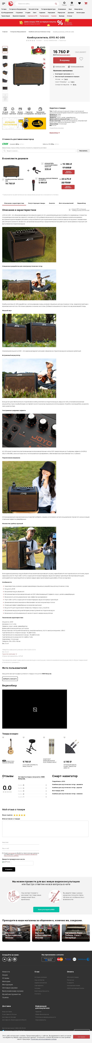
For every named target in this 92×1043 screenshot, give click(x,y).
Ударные (42, 12)
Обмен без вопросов (42, 1014)
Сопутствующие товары (36, 203)
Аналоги (52, 203)
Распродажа (44, 16)
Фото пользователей (66, 203)
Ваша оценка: (7, 815)
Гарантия (38, 1011)
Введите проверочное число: (13, 859)
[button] (3, 933)
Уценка (53, 16)
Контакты (38, 994)
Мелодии (6, 981)
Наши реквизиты (40, 1020)
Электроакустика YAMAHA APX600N (8, 762)
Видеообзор (81, 203)
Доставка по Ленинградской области (14, 1020)
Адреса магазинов (41, 983)
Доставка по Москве (9, 1017)
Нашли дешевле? (80, 52)
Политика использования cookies (44, 1039)
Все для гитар (33, 9)
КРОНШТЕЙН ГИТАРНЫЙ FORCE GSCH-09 (51, 165)
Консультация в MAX (46, 910)
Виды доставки (7, 1011)
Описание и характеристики (14, 203)
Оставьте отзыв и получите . (31, 778)
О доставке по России (9, 1014)
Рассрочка (70, 980)
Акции (5, 975)
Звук (70, 9)
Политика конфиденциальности (45, 1017)
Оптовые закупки (9, 988)
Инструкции (7, 984)
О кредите (70, 983)
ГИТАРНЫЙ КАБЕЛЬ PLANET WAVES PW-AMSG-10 (70, 766)
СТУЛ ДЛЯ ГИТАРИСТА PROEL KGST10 (30, 765)
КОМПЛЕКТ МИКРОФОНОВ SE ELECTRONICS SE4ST (50, 760)
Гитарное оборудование (17, 9)
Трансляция (5, 16)
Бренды (61, 16)
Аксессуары (80, 12)
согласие (11, 853)
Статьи (69, 16)
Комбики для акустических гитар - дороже (67, 787)
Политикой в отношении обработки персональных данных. (20, 855)
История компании (41, 977)
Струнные (19, 12)
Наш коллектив (39, 980)
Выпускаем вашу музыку (13, 991)
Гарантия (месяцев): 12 (9, 654)
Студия (27, 12)
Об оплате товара (73, 977)
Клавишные (62, 9)
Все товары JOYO (58, 790)
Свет (34, 12)
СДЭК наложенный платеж (75, 988)
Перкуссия (61, 12)
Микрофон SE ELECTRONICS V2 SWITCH (48, 179)
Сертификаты (39, 985)
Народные (51, 12)
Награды (37, 988)
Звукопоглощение (19, 16)
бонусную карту (64, 55)
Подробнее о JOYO (58, 781)
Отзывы (5, 978)
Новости (6, 972)
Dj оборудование (7, 12)
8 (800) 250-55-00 (20, 1028)
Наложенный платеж (73, 985)
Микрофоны (78, 9)
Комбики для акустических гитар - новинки (67, 794)
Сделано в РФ (32, 16)
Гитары (3, 9)
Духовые (71, 12)
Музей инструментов (11, 994)
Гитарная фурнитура (48, 9)
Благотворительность (42, 991)
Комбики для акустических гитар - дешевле (67, 784)
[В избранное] (81, 60)
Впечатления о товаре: (11, 819)
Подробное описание (57, 128)
